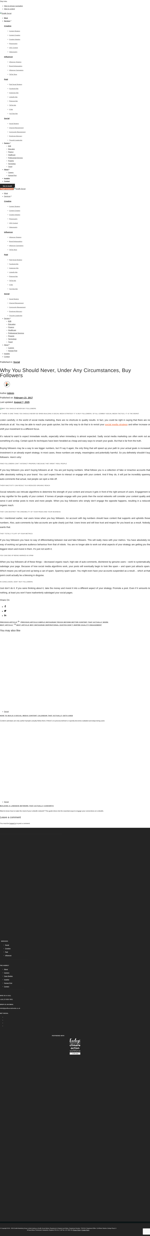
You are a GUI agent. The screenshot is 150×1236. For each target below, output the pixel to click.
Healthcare (11, 155)
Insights (7, 178)
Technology (12, 164)
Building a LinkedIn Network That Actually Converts (27, 806)
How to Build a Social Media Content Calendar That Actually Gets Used (36, 715)
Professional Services (15, 158)
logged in (12, 823)
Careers (11, 172)
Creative (7, 26)
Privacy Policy (77, 1230)
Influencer (8, 57)
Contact (7, 181)
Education (11, 149)
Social (6, 118)
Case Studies (8, 976)
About (6, 169)
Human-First (12, 175)
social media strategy (116, 424)
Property (11, 161)
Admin (10, 393)
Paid (6, 79)
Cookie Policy (85, 1230)
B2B (9, 146)
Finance (10, 152)
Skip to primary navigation (13, 6)
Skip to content (9, 9)
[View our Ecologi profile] (75, 1046)
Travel (10, 166)
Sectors (7, 143)
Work (6, 18)
